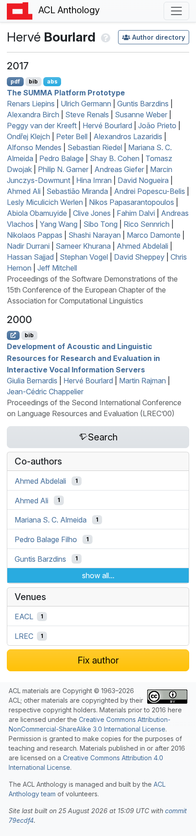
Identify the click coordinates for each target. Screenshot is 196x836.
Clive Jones (92, 213)
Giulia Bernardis (32, 380)
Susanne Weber (141, 114)
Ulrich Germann (86, 103)
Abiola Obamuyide (37, 213)
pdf (15, 81)
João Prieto (157, 125)
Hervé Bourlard (107, 125)
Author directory (158, 37)
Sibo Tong (100, 224)
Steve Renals (87, 114)
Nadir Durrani (28, 246)
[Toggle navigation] (176, 11)
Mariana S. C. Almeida (51, 519)
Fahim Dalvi (136, 213)
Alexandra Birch (33, 114)
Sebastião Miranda (77, 191)
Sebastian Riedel (94, 147)
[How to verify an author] (104, 37)
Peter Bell (72, 136)
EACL (24, 616)
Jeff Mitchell (57, 267)
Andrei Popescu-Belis (149, 191)
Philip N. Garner (63, 169)
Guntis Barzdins (143, 103)
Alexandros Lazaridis (127, 136)
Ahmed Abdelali (142, 246)
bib (33, 81)
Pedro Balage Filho (46, 539)
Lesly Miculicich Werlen (45, 202)
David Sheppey (139, 256)
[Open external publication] (13, 335)
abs (52, 81)
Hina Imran (94, 180)
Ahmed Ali (24, 191)
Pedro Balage (61, 158)
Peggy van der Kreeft (42, 125)
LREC (24, 636)
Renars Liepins (31, 103)
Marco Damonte (154, 235)
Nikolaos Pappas (34, 235)
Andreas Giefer (119, 169)
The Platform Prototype (66, 92)
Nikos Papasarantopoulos (131, 202)
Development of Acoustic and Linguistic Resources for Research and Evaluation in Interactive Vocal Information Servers (83, 358)
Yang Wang (58, 224)
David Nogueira (143, 180)
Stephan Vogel (84, 256)
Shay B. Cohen (114, 158)
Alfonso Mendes (34, 147)
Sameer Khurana (83, 246)
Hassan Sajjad (30, 256)
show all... (98, 575)
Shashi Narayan (94, 235)
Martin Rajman (142, 380)
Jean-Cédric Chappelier (45, 391)
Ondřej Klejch (28, 136)
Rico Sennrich (147, 224)
